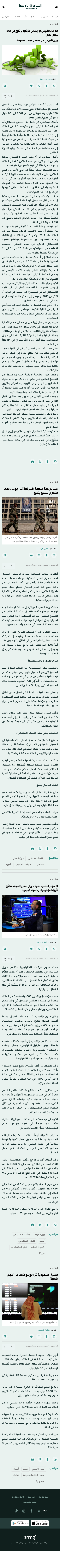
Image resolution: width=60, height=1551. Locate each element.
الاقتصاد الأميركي (36, 856)
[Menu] (57, 5)
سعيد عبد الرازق (46, 77)
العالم (32, 14)
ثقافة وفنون (6, 14)
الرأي (25, 14)
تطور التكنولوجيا (19, 1244)
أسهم (42, 1238)
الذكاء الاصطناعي (26, 1238)
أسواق (16, 1466)
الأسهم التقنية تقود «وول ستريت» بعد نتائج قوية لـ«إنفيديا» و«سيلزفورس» (32, 886)
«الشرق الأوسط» (43, 546)
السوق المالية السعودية (34, 1472)
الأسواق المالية (38, 1244)
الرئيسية (55, 14)
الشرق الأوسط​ (43, 14)
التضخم (41, 862)
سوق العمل (18, 856)
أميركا (8, 862)
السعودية (40, 1478)
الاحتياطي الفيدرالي (24, 862)
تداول (16, 1472)
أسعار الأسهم (38, 1466)
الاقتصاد (17, 14)
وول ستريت (39, 1232)
